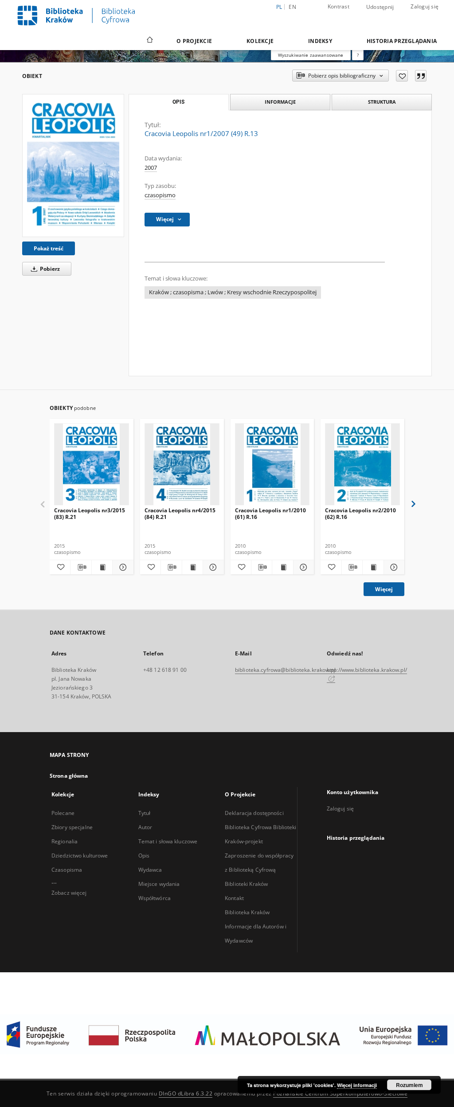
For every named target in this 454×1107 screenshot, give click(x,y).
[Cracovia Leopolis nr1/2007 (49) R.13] (73, 165)
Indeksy (320, 41)
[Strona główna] (149, 41)
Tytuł (144, 813)
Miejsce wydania (159, 884)
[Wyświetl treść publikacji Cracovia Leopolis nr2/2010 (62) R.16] (373, 567)
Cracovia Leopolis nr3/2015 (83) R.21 (89, 513)
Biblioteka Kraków (247, 912)
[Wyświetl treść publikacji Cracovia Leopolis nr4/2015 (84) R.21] (192, 567)
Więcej (384, 589)
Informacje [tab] (280, 101)
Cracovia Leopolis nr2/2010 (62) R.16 (360, 513)
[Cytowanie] (421, 76)
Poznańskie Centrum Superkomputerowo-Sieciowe (340, 1093)
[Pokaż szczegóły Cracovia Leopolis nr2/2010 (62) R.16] (393, 567)
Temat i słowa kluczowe (168, 841)
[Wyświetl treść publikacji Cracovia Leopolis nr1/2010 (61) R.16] (282, 567)
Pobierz (49, 269)
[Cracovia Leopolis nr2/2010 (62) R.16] (362, 465)
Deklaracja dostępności (254, 813)
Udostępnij (380, 7)
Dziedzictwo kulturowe (79, 855)
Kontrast (338, 6)
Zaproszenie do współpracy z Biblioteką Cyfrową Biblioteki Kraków (259, 870)
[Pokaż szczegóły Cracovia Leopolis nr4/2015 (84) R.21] (212, 567)
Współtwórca (154, 898)
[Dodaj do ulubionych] (402, 76)
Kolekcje (260, 41)
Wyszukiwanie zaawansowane (311, 55)
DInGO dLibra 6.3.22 (186, 1093)
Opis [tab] (178, 102)
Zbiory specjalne (72, 827)
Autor (145, 827)
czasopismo (160, 195)
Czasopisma (66, 869)
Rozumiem (409, 1085)
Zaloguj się (424, 6)
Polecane (62, 813)
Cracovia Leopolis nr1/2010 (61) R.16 (270, 513)
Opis (143, 855)
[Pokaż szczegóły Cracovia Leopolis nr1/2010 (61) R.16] (302, 567)
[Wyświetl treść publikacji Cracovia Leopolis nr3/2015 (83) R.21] (102, 567)
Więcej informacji (357, 1085)
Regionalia (64, 841)
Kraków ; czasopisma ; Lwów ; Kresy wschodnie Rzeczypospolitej (233, 292)
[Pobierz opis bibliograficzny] (80, 567)
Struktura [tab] (382, 101)
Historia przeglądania (402, 41)
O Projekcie (194, 41)
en (292, 7)
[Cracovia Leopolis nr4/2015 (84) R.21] (182, 465)
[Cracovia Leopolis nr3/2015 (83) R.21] (92, 465)
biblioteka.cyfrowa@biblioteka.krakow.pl (285, 670)
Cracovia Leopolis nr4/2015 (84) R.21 (180, 513)
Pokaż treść (48, 248)
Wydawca (150, 869)
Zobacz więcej (69, 893)
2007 (151, 168)
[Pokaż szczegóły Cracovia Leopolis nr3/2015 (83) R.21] (121, 567)
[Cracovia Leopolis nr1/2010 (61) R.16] (272, 465)
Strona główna (69, 776)
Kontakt (234, 898)
